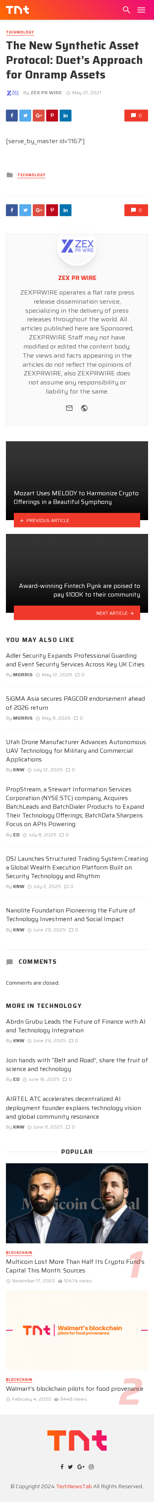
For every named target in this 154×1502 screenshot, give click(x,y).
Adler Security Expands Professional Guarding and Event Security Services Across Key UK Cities (75, 660)
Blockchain (19, 1253)
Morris (23, 674)
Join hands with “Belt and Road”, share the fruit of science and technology (77, 1064)
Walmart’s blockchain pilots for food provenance (74, 1388)
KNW (18, 769)
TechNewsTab (74, 1486)
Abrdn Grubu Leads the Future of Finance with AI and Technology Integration (76, 1026)
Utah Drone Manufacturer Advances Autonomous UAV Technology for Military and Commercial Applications (76, 751)
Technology (20, 32)
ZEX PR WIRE (46, 92)
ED (16, 834)
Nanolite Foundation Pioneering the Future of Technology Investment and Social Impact (70, 915)
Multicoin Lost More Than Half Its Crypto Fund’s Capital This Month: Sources (75, 1266)
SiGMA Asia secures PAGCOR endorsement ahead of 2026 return (75, 703)
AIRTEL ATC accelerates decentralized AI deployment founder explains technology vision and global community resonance (73, 1108)
